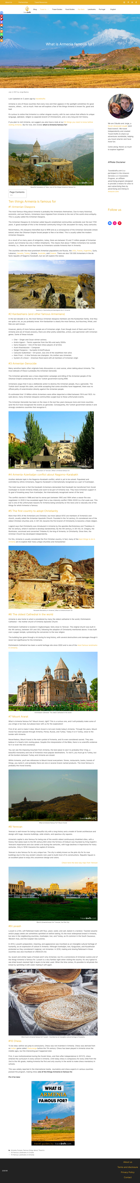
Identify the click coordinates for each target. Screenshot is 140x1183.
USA (74, 251)
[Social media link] (124, 2)
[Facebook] (1, 12)
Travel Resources (41, 2)
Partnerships (23, 2)
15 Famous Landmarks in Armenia (22, 1155)
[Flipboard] (1, 19)
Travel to (43, 9)
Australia (41, 253)
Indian (13, 1048)
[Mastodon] (1, 22)
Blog (35, 9)
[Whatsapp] (1, 34)
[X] (1, 37)
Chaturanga (32, 1048)
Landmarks (92, 9)
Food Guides (70, 9)
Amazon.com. (113, 191)
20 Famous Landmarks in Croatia (22, 1152)
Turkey (27, 253)
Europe (19, 1150)
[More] (1, 40)
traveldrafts (40, 99)
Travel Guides (57, 9)
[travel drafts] (27, 9)
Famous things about (30, 1150)
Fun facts (81, 9)
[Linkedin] (1, 28)
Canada (20, 253)
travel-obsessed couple (117, 126)
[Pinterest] (1, 15)
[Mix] (1, 31)
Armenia (14, 1150)
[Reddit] (1, 25)
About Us (8, 2)
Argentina (88, 251)
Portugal (102, 9)
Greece (53, 253)
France (80, 251)
